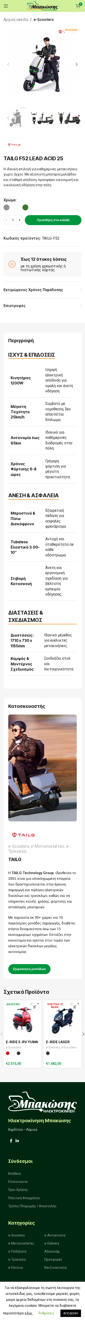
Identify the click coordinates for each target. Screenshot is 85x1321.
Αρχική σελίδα (16, 19)
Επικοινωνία (18, 1182)
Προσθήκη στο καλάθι (53, 220)
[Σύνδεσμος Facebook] (11, 1141)
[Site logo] (42, 5)
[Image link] (42, 1101)
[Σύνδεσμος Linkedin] (17, 1141)
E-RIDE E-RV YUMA (22, 1042)
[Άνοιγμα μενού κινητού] (6, 6)
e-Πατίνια (15, 1267)
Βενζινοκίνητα (55, 1267)
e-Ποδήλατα (17, 1251)
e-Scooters (44, 19)
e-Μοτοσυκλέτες (21, 1243)
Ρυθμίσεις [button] (46, 1313)
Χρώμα (10, 200)
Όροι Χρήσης (18, 1190)
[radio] (6, 207)
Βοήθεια (14, 1173)
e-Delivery (53, 1047)
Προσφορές (53, 1259)
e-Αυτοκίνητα (54, 1235)
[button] (8, 64)
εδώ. (29, 1313)
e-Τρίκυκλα (17, 1259)
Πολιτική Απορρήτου (24, 1198)
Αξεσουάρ (52, 1251)
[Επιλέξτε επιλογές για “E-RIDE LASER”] (75, 1007)
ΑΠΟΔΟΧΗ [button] (70, 1313)
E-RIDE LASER (58, 1042)
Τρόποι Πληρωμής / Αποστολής (32, 1206)
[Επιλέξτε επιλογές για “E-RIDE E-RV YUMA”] (35, 1007)
